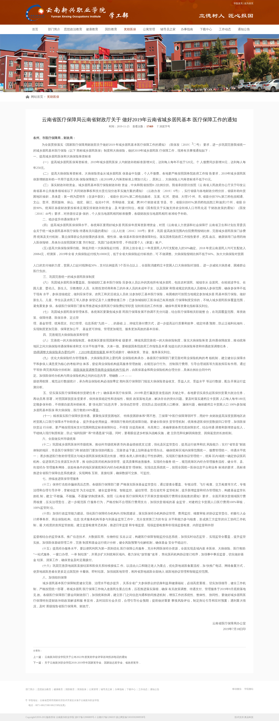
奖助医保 (130, 29)
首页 (35, 29)
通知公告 (244, 29)
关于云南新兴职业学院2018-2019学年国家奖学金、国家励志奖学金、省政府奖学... (92, 662)
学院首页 (238, 3)
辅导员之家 (168, 29)
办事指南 (187, 29)
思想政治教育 (73, 29)
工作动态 (225, 29)
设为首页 (248, 3)
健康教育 (92, 29)
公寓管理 (149, 29)
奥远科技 (248, 717)
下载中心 (206, 29)
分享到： (37, 650)
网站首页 (37, 96)
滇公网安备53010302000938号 (130, 717)
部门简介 (54, 29)
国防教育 (111, 29)
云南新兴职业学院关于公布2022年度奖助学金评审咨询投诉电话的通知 (85, 657)
